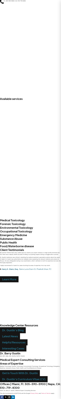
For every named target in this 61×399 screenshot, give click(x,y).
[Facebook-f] (2, 397)
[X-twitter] (5, 397)
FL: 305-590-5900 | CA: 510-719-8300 (15, 1)
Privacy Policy (34, 393)
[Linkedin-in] (13, 397)
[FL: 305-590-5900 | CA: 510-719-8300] (2, 2)
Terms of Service (46, 393)
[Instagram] (9, 397)
